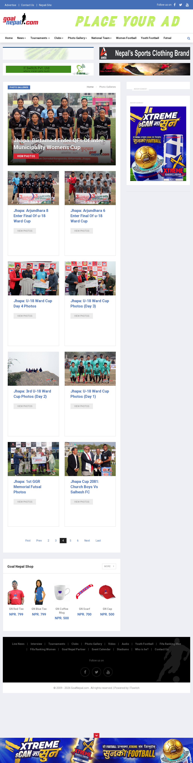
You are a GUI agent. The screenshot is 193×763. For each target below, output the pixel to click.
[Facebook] (174, 5)
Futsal (167, 38)
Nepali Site (45, 5)
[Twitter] (181, 5)
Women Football (126, 38)
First (28, 540)
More (107, 566)
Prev (39, 540)
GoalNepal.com (20, 21)
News (20, 38)
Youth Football (150, 38)
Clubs (57, 38)
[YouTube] (187, 5)
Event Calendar (101, 649)
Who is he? (142, 649)
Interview (36, 643)
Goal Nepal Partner (74, 649)
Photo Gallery (76, 38)
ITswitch (134, 687)
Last (98, 540)
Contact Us (27, 5)
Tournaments (39, 38)
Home (9, 38)
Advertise (10, 5)
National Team (100, 38)
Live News (18, 643)
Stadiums (123, 649)
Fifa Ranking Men (170, 643)
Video (112, 643)
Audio (125, 643)
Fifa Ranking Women (43, 649)
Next (87, 540)
